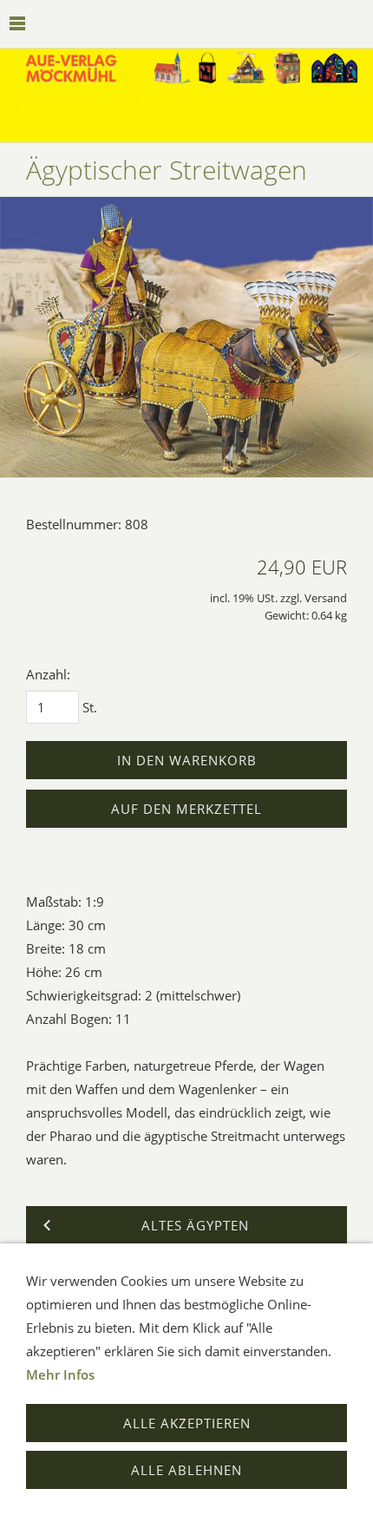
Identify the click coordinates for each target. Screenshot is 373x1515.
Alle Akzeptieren (187, 1423)
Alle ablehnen (186, 1470)
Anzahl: (48, 674)
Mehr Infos (60, 1374)
